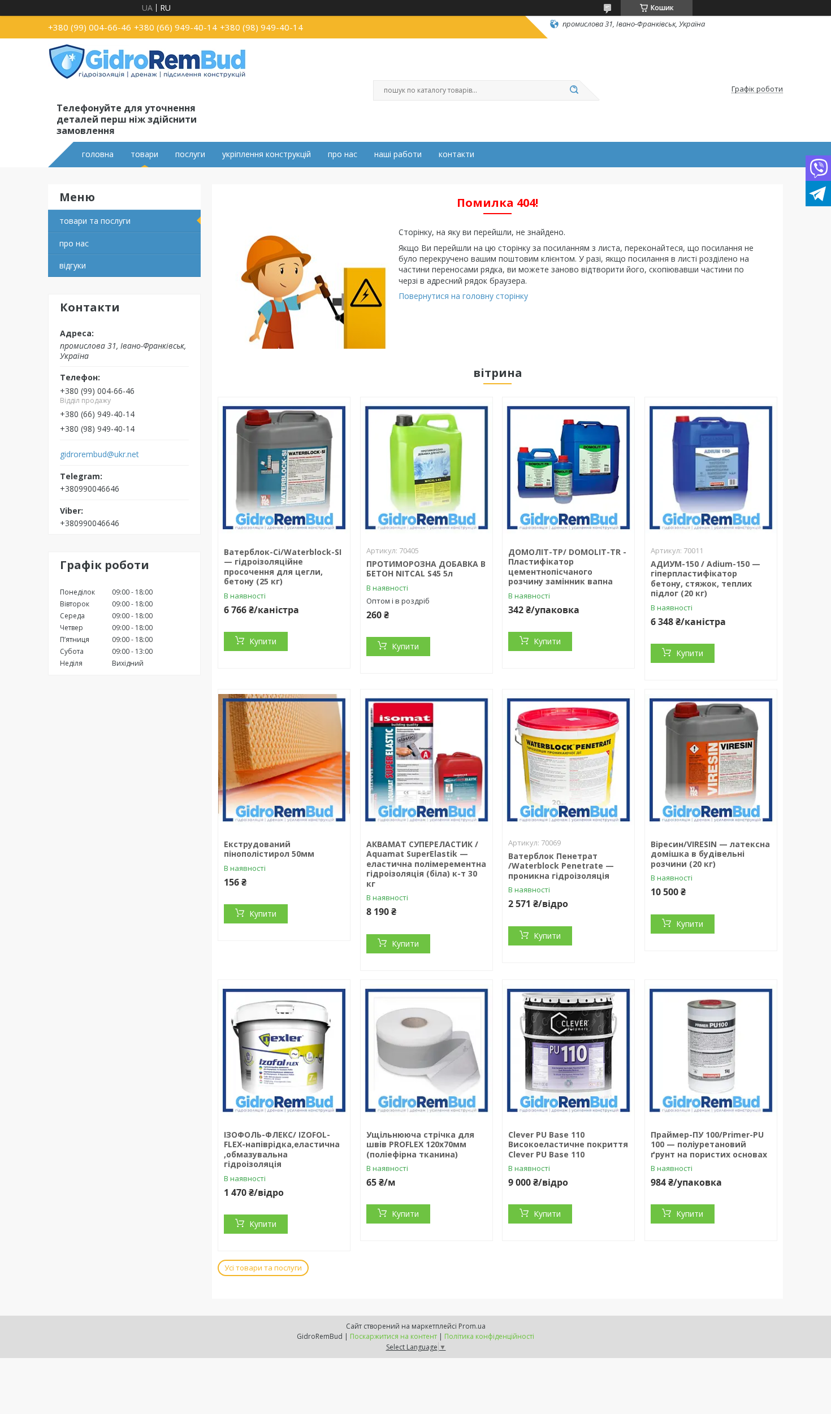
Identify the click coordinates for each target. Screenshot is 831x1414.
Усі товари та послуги (263, 1268)
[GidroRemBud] (147, 72)
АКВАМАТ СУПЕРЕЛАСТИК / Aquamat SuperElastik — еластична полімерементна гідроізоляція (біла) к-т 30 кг (426, 864)
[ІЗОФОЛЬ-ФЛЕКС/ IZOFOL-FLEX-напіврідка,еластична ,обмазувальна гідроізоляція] (284, 1050)
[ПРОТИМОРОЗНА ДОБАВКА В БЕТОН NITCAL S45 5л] (426, 468)
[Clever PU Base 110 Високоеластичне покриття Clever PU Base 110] (568, 1050)
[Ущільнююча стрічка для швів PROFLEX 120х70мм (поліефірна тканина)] (426, 1050)
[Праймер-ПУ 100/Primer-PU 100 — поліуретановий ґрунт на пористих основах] (711, 1050)
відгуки (72, 265)
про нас (342, 154)
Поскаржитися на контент (393, 1336)
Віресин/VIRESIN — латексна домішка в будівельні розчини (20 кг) (710, 854)
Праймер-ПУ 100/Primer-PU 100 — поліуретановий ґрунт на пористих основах (709, 1144)
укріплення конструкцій (266, 154)
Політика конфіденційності (489, 1336)
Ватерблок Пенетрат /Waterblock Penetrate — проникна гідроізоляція (561, 866)
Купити (262, 641)
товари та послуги (95, 220)
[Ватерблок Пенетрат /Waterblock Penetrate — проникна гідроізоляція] (568, 760)
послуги (190, 154)
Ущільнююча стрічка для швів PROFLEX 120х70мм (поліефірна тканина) (420, 1144)
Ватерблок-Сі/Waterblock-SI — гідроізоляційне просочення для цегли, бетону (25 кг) (282, 566)
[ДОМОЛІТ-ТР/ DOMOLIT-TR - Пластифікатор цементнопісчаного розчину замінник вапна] (568, 468)
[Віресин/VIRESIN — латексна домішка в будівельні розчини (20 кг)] (711, 760)
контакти (456, 154)
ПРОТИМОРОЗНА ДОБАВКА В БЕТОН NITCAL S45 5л (426, 568)
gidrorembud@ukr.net (99, 454)
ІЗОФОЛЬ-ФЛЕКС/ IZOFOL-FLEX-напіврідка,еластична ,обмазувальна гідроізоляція (282, 1149)
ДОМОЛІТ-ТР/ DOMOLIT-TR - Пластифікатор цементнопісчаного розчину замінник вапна (567, 566)
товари (144, 154)
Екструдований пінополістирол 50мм (269, 849)
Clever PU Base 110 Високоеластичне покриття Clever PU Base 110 (568, 1144)
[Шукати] (573, 90)
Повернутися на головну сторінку (463, 295)
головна (98, 154)
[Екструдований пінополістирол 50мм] (284, 760)
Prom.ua (472, 1326)
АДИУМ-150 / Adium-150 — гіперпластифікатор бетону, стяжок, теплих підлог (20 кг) (705, 578)
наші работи (398, 154)
